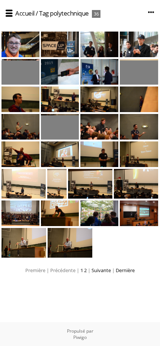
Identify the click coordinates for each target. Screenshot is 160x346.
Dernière (125, 270)
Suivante (101, 270)
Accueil (25, 13)
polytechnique (69, 13)
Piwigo (80, 337)
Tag (44, 13)
